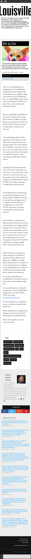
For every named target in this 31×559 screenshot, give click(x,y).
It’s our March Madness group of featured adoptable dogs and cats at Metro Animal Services (14, 491)
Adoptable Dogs (18, 341)
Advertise (16, 551)
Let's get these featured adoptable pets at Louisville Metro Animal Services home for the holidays (15, 422)
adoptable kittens (8, 345)
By (8, 79)
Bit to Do (9, 44)
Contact (25, 551)
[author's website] (21, 399)
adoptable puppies (9, 349)
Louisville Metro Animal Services (12, 356)
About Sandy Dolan (8, 377)
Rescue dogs (7, 363)
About (20, 551)
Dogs (21, 349)
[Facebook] (24, 399)
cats (17, 349)
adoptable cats (8, 341)
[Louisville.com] (19, 399)
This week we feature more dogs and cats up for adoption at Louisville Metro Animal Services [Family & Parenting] (14, 511)
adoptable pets (19, 345)
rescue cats (13, 359)
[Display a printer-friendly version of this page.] (27, 84)
